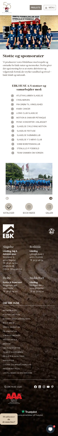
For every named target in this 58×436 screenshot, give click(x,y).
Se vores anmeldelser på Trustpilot (29, 415)
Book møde (29, 213)
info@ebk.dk (8, 266)
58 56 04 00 (12, 263)
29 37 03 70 (38, 291)
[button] (7, 198)
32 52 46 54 (38, 260)
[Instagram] (44, 386)
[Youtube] (48, 386)
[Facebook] (35, 386)
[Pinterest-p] (52, 386)
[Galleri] (49, 207)
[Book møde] (29, 207)
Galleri (49, 213)
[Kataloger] (9, 207)
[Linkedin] (39, 386)
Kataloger (8, 213)
